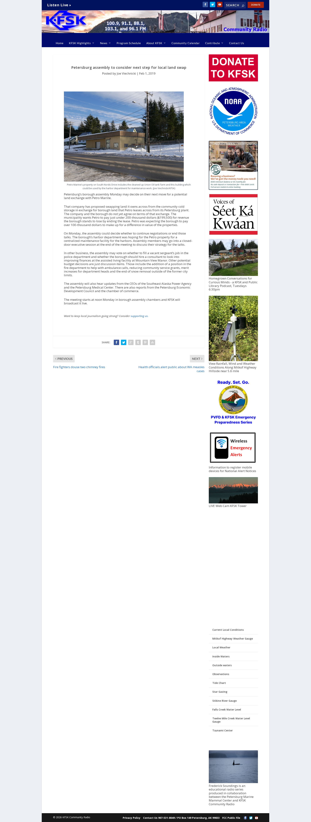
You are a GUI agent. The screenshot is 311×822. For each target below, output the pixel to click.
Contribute (212, 43)
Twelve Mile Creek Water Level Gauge (231, 720)
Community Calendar (186, 43)
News (103, 43)
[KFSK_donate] (233, 80)
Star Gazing (219, 691)
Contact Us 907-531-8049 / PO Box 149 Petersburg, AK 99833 (181, 817)
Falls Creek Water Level (226, 709)
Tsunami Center (222, 730)
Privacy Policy (131, 817)
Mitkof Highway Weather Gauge (232, 638)
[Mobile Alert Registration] (233, 463)
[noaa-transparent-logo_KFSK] (233, 134)
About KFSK (154, 43)
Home (60, 43)
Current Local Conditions (228, 629)
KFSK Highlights (80, 43)
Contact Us (236, 43)
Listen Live (57, 5)
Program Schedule (129, 43)
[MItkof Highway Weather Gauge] (233, 360)
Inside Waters (220, 656)
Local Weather (221, 647)
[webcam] (233, 502)
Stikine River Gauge (224, 700)
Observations (220, 674)
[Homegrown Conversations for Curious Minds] (233, 275)
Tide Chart (219, 683)
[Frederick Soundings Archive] (233, 782)
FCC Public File (231, 817)
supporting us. (139, 316)
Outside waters (222, 665)
